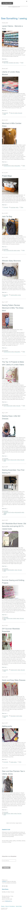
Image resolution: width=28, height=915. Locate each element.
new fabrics (11, 62)
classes (5, 459)
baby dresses (13, 715)
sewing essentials (17, 512)
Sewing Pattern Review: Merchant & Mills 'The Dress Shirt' (13, 308)
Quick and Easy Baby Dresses (13, 680)
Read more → (4, 59)
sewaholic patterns (14, 294)
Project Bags (7, 176)
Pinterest (7, 886)
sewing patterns (17, 165)
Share (22, 62)
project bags (13, 207)
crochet (8, 459)
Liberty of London (9, 405)
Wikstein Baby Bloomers (11, 260)
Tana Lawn (20, 112)
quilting (12, 762)
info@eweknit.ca (8, 901)
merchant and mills (7, 165)
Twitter (3, 886)
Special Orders (19, 906)
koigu (5, 618)
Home (7, 823)
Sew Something (9, 18)
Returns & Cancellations (10, 906)
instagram (4, 881)
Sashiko (14, 618)
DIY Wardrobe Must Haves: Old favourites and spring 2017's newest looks (14, 526)
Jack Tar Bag (7, 216)
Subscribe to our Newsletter (9, 856)
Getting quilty (7, 726)
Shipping (2, 906)
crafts (5, 405)
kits (13, 112)
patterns (15, 250)
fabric (5, 62)
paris (14, 62)
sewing (17, 62)
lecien (7, 62)
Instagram (5, 886)
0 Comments (5, 61)
